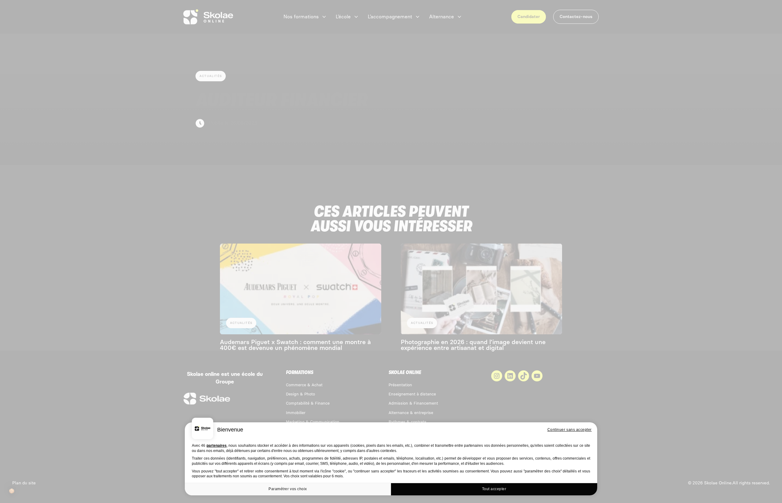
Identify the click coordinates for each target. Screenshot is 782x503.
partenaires (216, 445)
